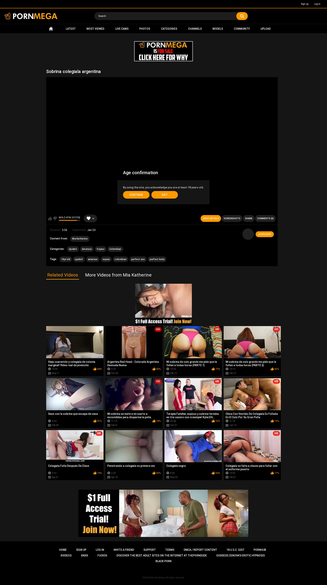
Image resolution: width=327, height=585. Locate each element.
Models (218, 28)
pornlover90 (264, 234)
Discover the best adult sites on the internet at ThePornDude (162, 555)
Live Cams (121, 28)
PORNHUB (260, 549)
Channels (195, 28)
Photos (144, 28)
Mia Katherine (80, 238)
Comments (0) (265, 218)
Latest (71, 28)
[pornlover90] (248, 234)
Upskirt (73, 249)
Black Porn (163, 561)
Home (51, 29)
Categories (169, 28)
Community (242, 28)
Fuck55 (102, 555)
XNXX (84, 555)
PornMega (159, 577)
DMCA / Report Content (200, 549)
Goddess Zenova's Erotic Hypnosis (240, 555)
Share (248, 218)
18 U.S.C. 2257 (235, 549)
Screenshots (232, 218)
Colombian (115, 249)
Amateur (87, 249)
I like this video (50, 218)
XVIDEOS (66, 555)
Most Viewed (95, 28)
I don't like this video (55, 218)
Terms (169, 549)
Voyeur (100, 249)
